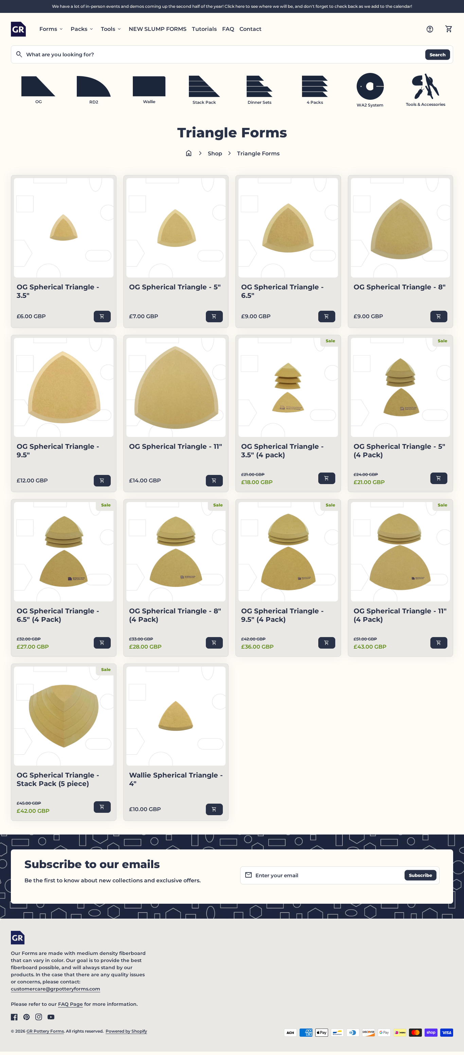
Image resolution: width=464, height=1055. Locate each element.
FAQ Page (70, 1004)
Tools (111, 29)
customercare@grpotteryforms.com (55, 989)
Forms (51, 29)
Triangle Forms (258, 153)
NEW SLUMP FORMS (157, 29)
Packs (82, 29)
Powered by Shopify (126, 1031)
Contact (250, 29)
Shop (215, 153)
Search (438, 54)
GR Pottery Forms (45, 1031)
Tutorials (204, 29)
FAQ (228, 29)
